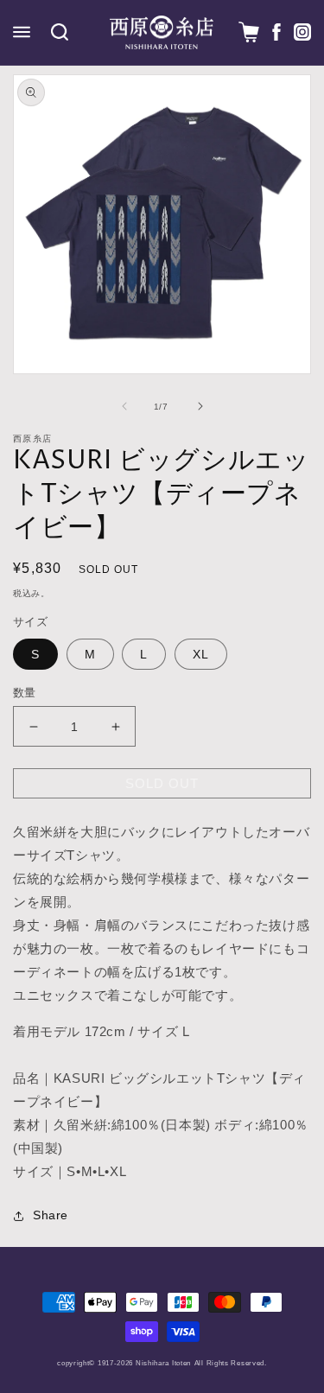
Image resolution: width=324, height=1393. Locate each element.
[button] (22, 32)
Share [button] (50, 1215)
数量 (24, 692)
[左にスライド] (124, 406)
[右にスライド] (200, 406)
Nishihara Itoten (163, 1362)
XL (201, 654)
